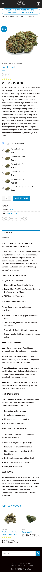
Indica (17, 213)
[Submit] (38, 553)
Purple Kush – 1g (17, 149)
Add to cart (21, 198)
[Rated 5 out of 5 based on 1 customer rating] (21, 79)
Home (4, 63)
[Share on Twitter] (12, 218)
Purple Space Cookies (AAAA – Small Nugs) (9, 533)
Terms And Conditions (17, 565)
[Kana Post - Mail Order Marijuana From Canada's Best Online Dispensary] (21, 4)
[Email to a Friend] (16, 218)
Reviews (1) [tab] (6, 237)
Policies (21, 563)
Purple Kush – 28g (17, 179)
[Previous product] (8, 74)
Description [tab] (7, 233)
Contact (31, 565)
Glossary (13, 563)
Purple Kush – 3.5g (18, 157)
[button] (3, 4)
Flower (19, 63)
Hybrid (11, 213)
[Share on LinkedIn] (25, 218)
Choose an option (17, 143)
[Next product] (4, 74)
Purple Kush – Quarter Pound (22, 187)
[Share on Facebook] (8, 218)
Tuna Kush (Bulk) (28, 532)
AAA (7, 213)
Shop (11, 63)
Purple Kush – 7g (17, 164)
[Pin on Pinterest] (21, 218)
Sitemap (29, 563)
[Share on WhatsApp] (4, 218)
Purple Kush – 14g (17, 172)
